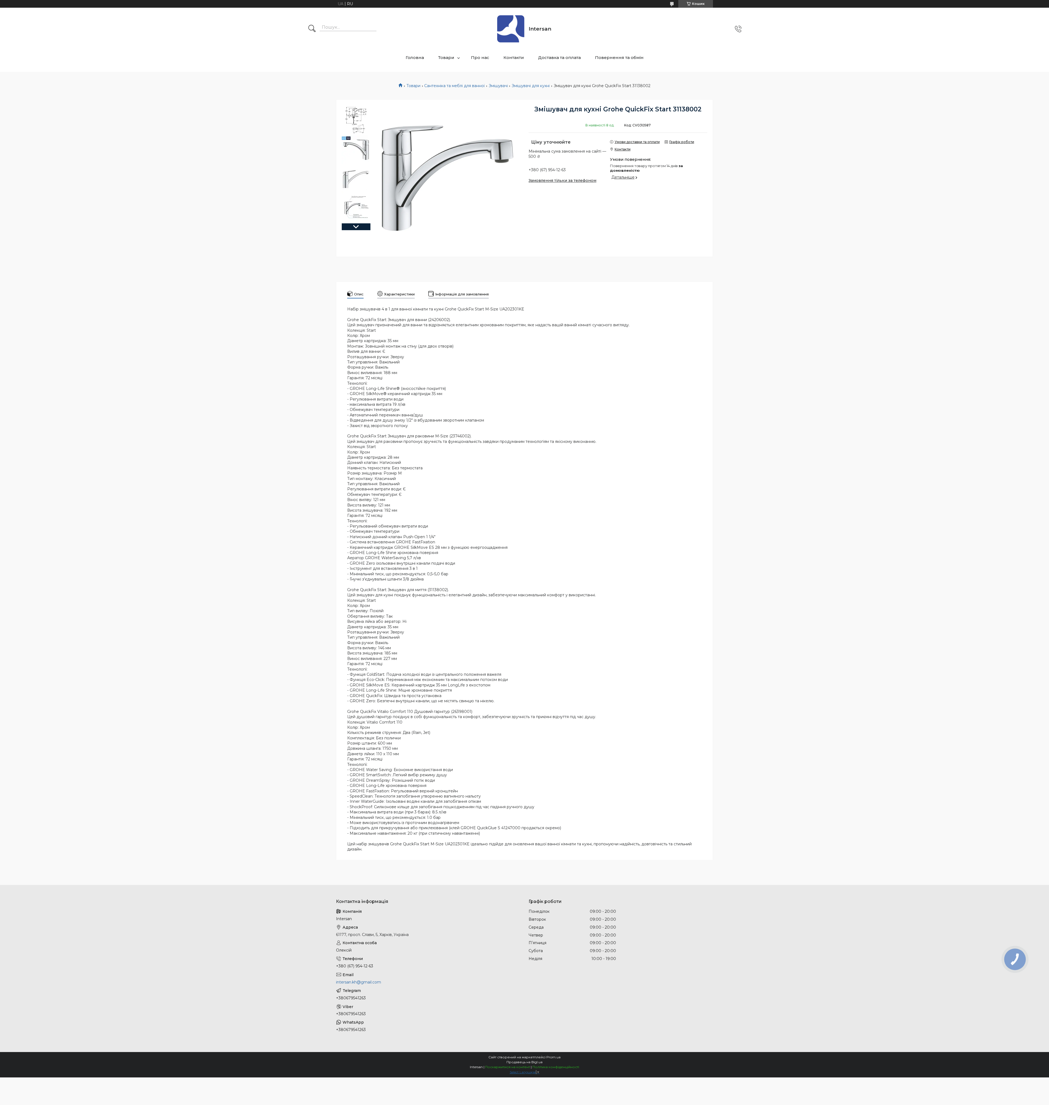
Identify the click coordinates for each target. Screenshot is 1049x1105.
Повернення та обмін (619, 57)
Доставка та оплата (559, 57)
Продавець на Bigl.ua (524, 1062)
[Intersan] (510, 29)
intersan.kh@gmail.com (358, 982)
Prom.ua (553, 1057)
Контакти (513, 57)
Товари (446, 57)
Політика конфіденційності (555, 1067)
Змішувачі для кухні (531, 85)
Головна (415, 57)
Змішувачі (498, 85)
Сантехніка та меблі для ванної (454, 85)
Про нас (480, 57)
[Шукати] (312, 29)
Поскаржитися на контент (507, 1067)
